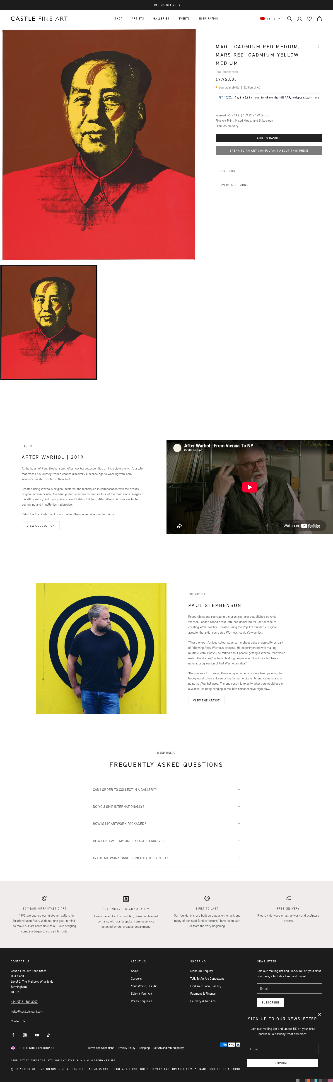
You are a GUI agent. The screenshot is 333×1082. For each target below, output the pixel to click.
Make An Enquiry (201, 971)
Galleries (161, 18)
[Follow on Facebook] (13, 1035)
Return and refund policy (168, 1048)
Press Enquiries (141, 1001)
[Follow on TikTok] (48, 1035)
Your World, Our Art (144, 986)
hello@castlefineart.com (27, 1011)
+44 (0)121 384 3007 (24, 1001)
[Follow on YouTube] (36, 1035)
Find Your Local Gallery (205, 986)
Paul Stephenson (227, 72)
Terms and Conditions (101, 1048)
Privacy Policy (126, 1048)
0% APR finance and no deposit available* (166, 5)
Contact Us (18, 1021)
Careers (136, 978)
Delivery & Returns (203, 1001)
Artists (138, 18)
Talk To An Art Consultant (207, 978)
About (134, 971)
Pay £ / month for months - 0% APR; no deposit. (277, 97)
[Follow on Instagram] (25, 1035)
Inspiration (209, 18)
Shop (118, 18)
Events (184, 18)
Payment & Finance (203, 993)
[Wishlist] (318, 46)
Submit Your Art (141, 993)
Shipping (144, 1048)
